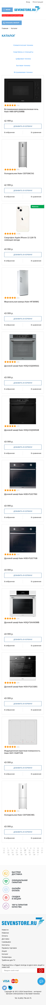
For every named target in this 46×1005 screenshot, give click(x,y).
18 (29, 850)
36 (26, 855)
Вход (28, 2)
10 (38, 848)
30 (38, 852)
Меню (7, 10)
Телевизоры (7, 957)
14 (12, 850)
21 (42, 850)
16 (21, 850)
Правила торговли (9, 948)
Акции (4, 951)
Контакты (6, 945)
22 (4, 852)
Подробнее (23, 90)
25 (17, 852)
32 (9, 855)
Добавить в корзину (23, 126)
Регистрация (38, 2)
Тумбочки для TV (8, 960)
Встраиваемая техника (23, 72)
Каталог (5, 954)
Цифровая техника (23, 59)
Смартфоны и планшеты (23, 52)
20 (38, 850)
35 (21, 855)
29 (34, 852)
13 (8, 850)
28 (29, 852)
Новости (5, 930)
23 (8, 852)
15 (17, 850)
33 (13, 855)
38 (34, 855)
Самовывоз (6, 942)
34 (17, 855)
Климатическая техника (23, 45)
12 (4, 850)
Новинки (5, 933)
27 (25, 852)
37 (30, 855)
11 (42, 848)
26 (21, 852)
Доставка (5, 939)
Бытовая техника (23, 65)
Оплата (5, 936)
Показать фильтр (12, 23)
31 (42, 852)
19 (34, 850)
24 (12, 852)
